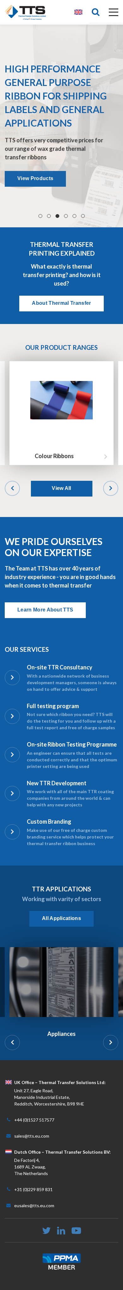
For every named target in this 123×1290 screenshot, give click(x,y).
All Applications (61, 918)
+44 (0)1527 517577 (34, 1119)
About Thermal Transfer (61, 303)
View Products (35, 178)
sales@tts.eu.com (31, 1136)
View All (61, 488)
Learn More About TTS (45, 609)
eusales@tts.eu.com (34, 1205)
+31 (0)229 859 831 (33, 1189)
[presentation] (12, 488)
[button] (40, 216)
